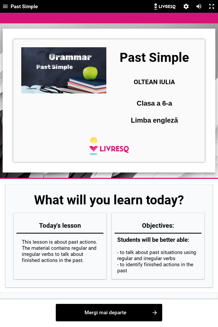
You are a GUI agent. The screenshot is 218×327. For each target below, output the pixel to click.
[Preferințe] (186, 6)
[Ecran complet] (211, 6)
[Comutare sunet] (198, 6)
